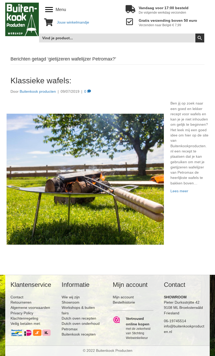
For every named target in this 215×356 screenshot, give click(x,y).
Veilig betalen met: (25, 323)
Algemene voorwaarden (30, 307)
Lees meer (179, 191)
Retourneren (20, 302)
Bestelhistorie (124, 302)
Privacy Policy (21, 313)
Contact (16, 297)
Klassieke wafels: (40, 80)
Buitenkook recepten (79, 334)
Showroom (70, 302)
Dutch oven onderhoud (81, 323)
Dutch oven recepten (79, 318)
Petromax (70, 329)
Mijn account (123, 297)
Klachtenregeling (24, 318)
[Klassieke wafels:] (85, 179)
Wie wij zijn (71, 297)
